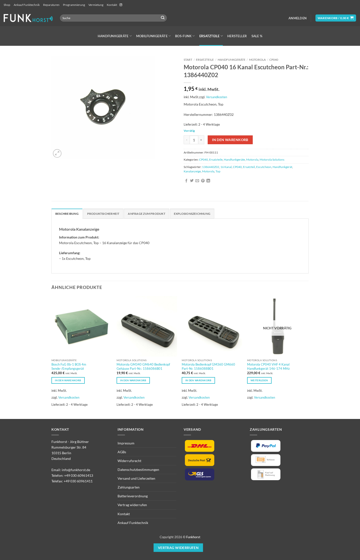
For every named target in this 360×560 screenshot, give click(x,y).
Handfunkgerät (282, 166)
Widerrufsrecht (129, 461)
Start (188, 59)
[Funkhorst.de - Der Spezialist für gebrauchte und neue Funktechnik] (28, 18)
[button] (297, 18)
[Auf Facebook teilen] (186, 181)
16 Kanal (226, 166)
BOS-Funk (183, 36)
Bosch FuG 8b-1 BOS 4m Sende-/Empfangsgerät (68, 366)
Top (218, 171)
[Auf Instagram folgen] (121, 4)
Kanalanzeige (192, 171)
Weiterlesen (259, 380)
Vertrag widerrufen (132, 505)
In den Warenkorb (230, 140)
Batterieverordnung (133, 496)
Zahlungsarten (129, 487)
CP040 (273, 59)
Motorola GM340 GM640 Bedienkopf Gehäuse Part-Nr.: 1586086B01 (143, 366)
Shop (7, 4)
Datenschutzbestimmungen (138, 469)
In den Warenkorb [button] (68, 380)
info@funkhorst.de (76, 470)
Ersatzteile (209, 36)
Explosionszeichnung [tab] (192, 213)
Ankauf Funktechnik (27, 4)
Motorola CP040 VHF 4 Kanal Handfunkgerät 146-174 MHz (268, 366)
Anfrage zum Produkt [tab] (146, 213)
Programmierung (74, 4)
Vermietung (95, 4)
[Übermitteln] (163, 18)
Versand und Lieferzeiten (136, 478)
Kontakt (112, 4)
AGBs (122, 452)
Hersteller (237, 36)
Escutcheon (263, 166)
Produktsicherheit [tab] (103, 213)
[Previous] (51, 357)
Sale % (257, 36)
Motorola (257, 59)
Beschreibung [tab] (67, 213)
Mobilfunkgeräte (152, 36)
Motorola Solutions (272, 159)
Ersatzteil (249, 166)
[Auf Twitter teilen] (192, 181)
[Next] (307, 357)
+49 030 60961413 (78, 475)
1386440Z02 (210, 166)
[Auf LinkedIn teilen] (208, 181)
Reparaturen (51, 4)
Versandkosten (216, 97)
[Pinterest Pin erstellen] (203, 181)
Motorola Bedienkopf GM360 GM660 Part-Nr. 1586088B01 (208, 366)
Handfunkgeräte (113, 36)
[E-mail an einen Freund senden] (197, 181)
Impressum (126, 443)
